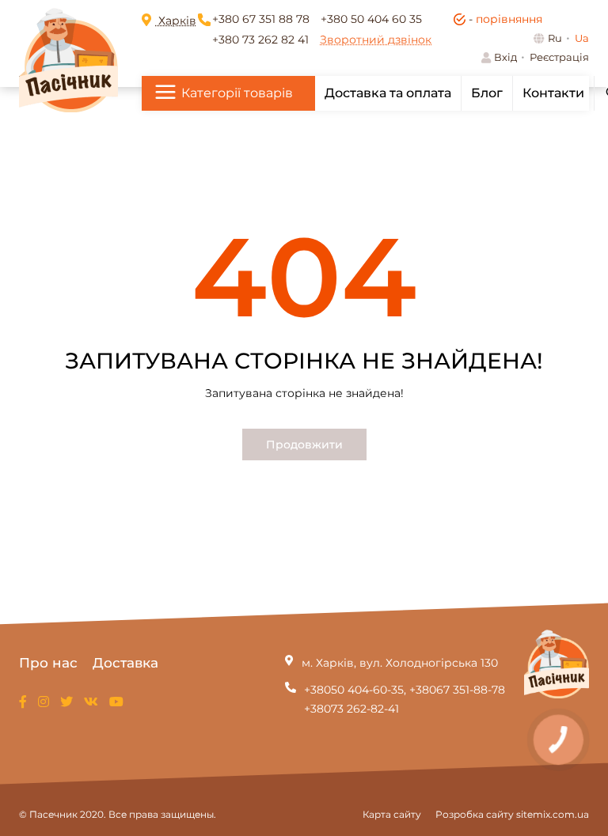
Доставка (125, 663)
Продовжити (304, 444)
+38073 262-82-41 (351, 709)
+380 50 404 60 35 (371, 19)
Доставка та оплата (388, 92)
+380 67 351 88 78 (261, 19)
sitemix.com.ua (552, 814)
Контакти (553, 92)
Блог (487, 92)
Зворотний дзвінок (375, 39)
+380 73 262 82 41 (260, 39)
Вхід (505, 57)
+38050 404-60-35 (354, 690)
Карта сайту (392, 814)
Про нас (48, 663)
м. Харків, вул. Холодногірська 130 (400, 663)
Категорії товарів (237, 92)
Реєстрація (559, 57)
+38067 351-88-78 (457, 690)
